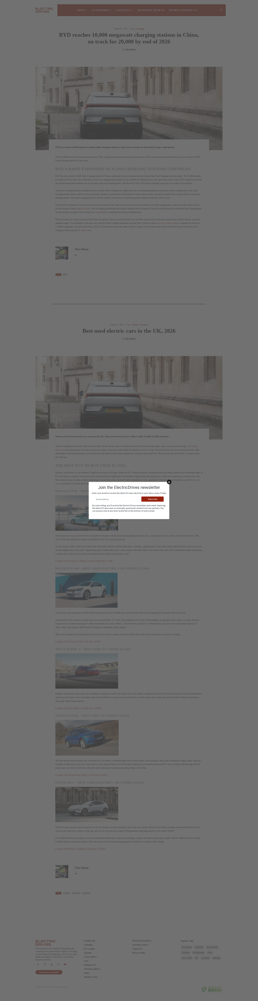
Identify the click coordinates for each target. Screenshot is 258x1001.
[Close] (169, 482)
